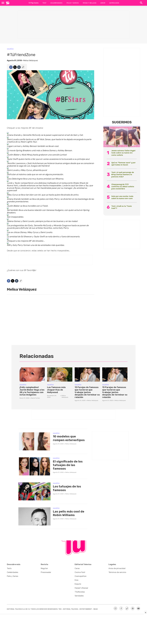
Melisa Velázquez (30, 60)
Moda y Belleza (89, 3)
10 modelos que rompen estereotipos (69, 438)
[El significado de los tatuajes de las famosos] (34, 466)
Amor (102, 3)
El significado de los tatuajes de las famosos (68, 465)
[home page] (7, 3)
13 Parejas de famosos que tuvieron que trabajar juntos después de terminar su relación (87, 392)
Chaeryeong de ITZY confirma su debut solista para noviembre (122, 186)
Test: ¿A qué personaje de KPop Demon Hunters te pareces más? (122, 174)
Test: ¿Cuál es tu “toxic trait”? (121, 207)
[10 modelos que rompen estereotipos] (34, 441)
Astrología (114, 3)
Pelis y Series (72, 3)
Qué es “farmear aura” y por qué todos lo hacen (123, 163)
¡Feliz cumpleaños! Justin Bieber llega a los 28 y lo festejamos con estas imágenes (32, 391)
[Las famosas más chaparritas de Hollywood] (59, 374)
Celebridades (56, 3)
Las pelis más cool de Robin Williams (68, 513)
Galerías (10, 49)
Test (44, 3)
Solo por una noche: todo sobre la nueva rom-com (122, 197)
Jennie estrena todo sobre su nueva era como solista (123, 152)
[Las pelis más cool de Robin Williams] (34, 516)
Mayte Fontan (35, 398)
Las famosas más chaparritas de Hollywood (56, 389)
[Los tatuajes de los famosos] (34, 491)
